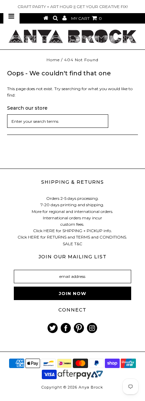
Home (53, 59)
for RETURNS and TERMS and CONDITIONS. (83, 237)
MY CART (86, 18)
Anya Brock (91, 387)
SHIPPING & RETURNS (72, 182)
